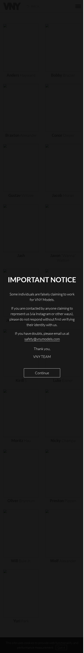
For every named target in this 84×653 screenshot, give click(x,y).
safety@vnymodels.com (40, 343)
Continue (41, 377)
